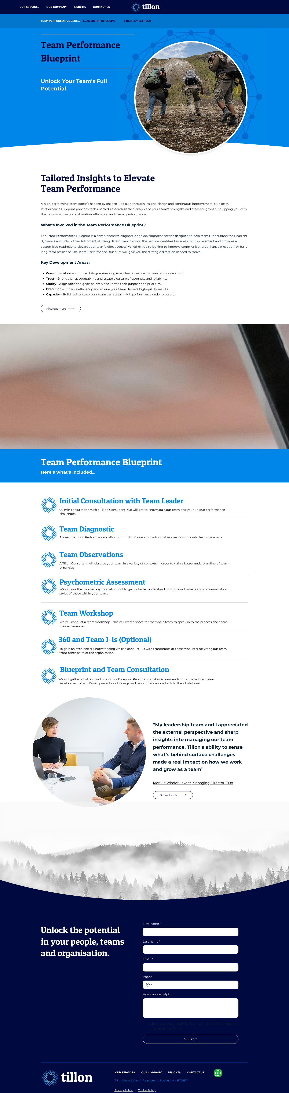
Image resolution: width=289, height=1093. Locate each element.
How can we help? (156, 994)
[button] (29, 7)
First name (152, 924)
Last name (151, 941)
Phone (147, 977)
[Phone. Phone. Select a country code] (149, 984)
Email (148, 959)
